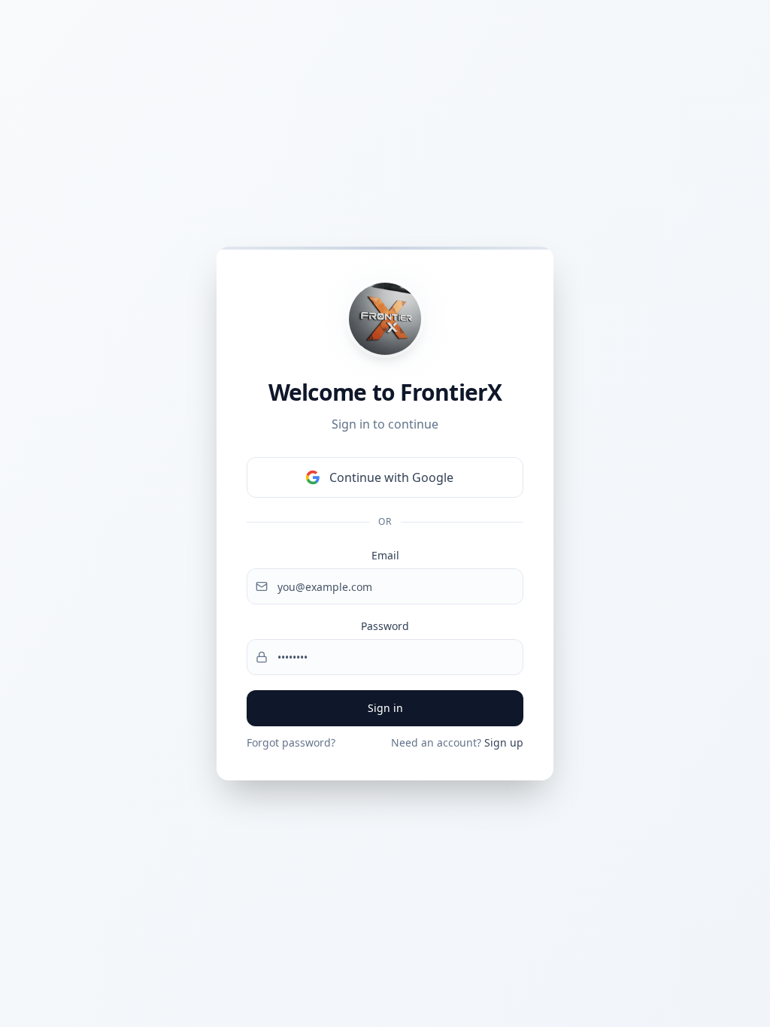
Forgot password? (291, 742)
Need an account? (457, 742)
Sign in (385, 708)
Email (385, 555)
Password (385, 626)
